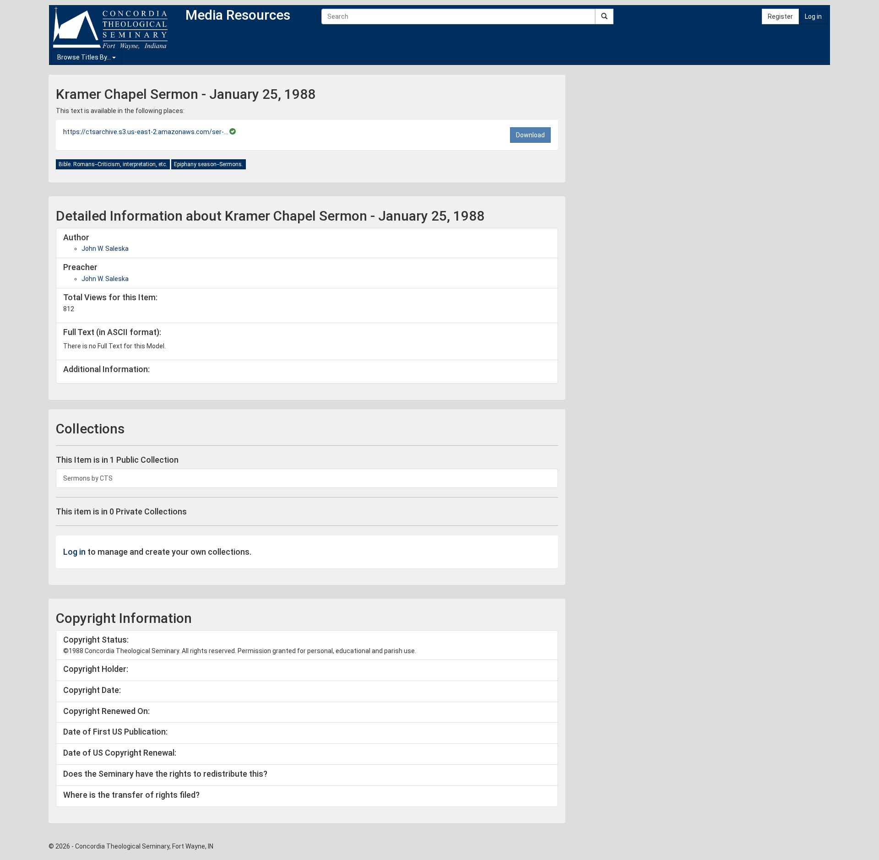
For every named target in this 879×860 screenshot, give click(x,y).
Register (780, 16)
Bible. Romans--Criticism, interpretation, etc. (113, 164)
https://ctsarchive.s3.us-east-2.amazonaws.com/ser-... (146, 131)
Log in (813, 16)
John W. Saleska (105, 248)
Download (530, 135)
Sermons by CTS (88, 478)
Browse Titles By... (84, 57)
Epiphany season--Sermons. (208, 164)
